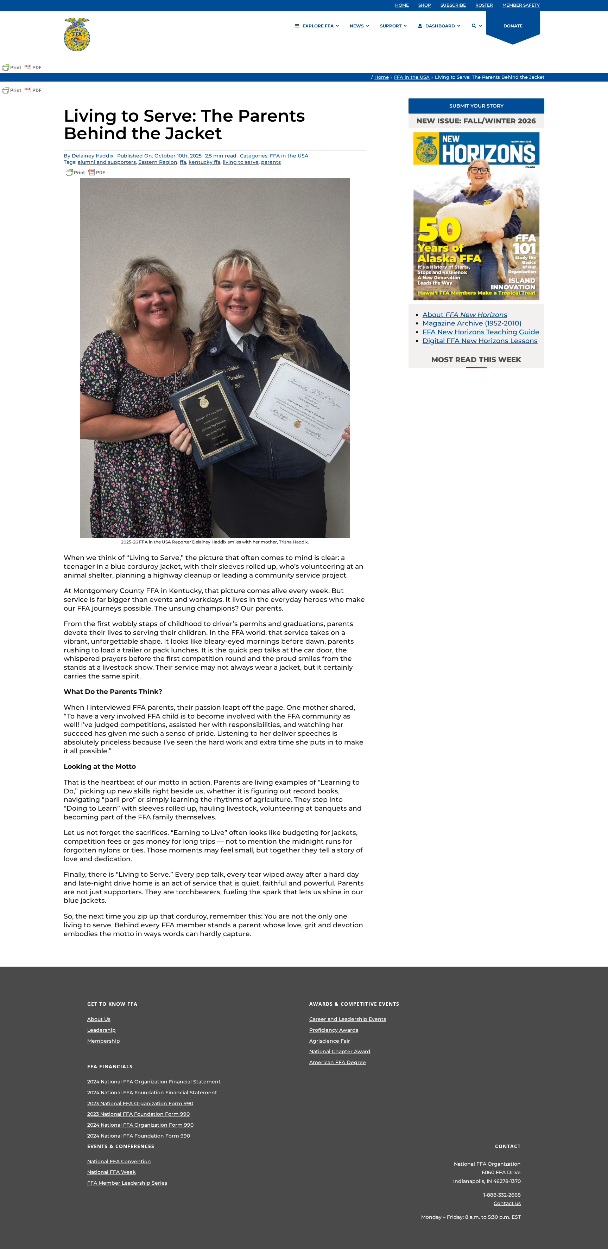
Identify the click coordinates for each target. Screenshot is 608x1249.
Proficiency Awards (333, 1030)
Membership (103, 1041)
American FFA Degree (337, 1062)
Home (381, 77)
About (465, 315)
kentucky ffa (204, 162)
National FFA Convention (119, 1161)
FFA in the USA (412, 77)
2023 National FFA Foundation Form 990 (138, 1114)
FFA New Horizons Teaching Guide (481, 332)
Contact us (507, 1203)
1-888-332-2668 (502, 1195)
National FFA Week (111, 1172)
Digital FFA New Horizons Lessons (480, 341)
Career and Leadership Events (347, 1019)
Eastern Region (157, 162)
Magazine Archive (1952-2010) (472, 323)
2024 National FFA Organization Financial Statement (154, 1082)
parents (271, 162)
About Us (98, 1019)
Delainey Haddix (93, 156)
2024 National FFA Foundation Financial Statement (152, 1092)
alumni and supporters (107, 162)
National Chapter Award (339, 1051)
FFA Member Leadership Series (127, 1183)
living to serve (241, 162)
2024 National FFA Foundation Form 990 (138, 1136)
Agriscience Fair (329, 1041)
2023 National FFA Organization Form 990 (140, 1103)
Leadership (101, 1030)
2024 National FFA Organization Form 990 (140, 1125)
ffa (183, 162)
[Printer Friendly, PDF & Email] (22, 67)
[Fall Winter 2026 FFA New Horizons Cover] (476, 132)
